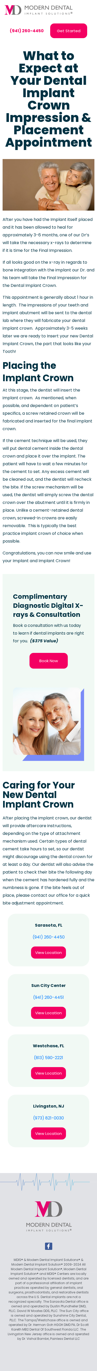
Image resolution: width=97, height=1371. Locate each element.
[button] (87, 10)
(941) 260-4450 (49, 937)
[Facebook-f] (48, 1246)
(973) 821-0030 (48, 1118)
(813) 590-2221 (48, 1058)
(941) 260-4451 (48, 997)
